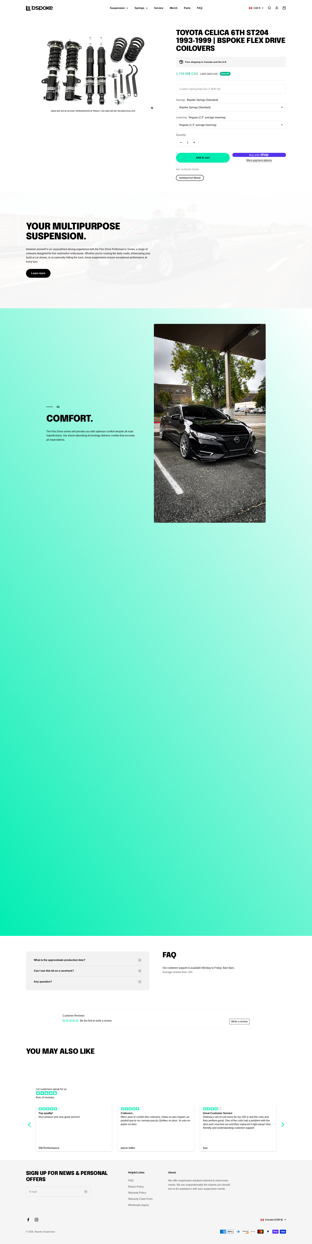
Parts (187, 8)
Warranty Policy (137, 1192)
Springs (139, 8)
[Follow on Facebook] (28, 1219)
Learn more (38, 273)
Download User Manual (190, 178)
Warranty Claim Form (140, 1198)
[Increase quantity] (194, 142)
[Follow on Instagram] (36, 1219)
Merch (173, 8)
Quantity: (181, 134)
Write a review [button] (239, 1021)
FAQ (199, 8)
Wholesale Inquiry (138, 1205)
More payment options (259, 160)
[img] (158, 1093)
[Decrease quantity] (181, 142)
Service (158, 8)
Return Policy (136, 1186)
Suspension (117, 8)
